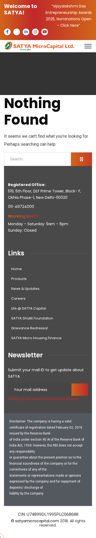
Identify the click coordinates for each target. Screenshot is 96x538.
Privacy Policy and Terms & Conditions (43, 399)
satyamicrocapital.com (37, 521)
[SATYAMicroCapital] (39, 45)
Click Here (69, 25)
